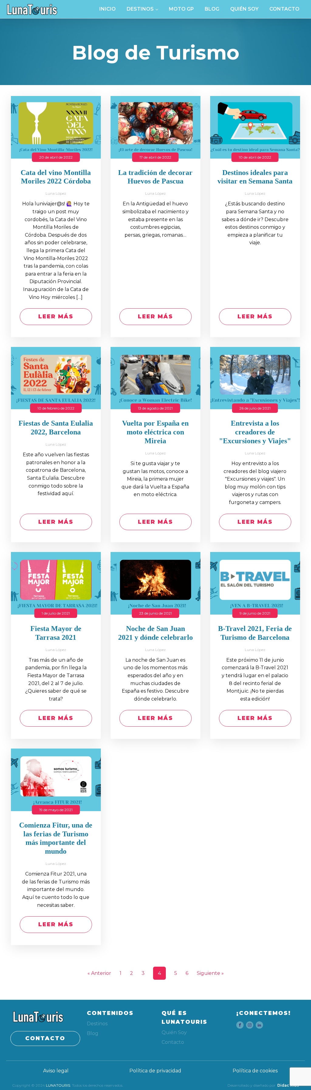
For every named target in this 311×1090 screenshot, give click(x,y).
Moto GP (181, 9)
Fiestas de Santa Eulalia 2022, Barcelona (56, 427)
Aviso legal (56, 1071)
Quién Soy (244, 9)
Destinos (140, 9)
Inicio (107, 9)
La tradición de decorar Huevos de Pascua (155, 177)
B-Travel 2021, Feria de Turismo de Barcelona (255, 633)
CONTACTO (45, 1038)
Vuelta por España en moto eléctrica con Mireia (155, 432)
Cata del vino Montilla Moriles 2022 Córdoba (56, 177)
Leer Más (55, 316)
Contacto (284, 9)
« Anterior (99, 973)
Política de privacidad (155, 1071)
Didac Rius (288, 1085)
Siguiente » (210, 973)
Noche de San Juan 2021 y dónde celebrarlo (155, 633)
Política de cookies (255, 1071)
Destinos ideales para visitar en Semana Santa (254, 177)
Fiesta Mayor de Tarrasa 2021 (55, 633)
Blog (212, 9)
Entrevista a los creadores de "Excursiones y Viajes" (255, 432)
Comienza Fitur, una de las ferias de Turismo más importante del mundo (55, 838)
